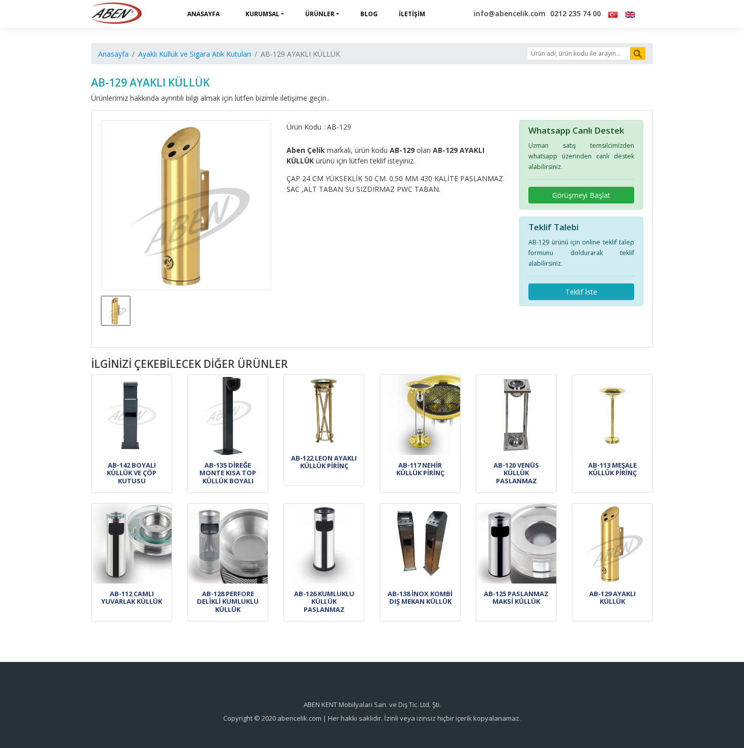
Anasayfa (203, 14)
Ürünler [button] (320, 14)
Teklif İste (581, 292)
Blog (369, 14)
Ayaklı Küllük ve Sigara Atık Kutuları (194, 54)
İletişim (412, 14)
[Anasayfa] (116, 14)
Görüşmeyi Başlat (581, 195)
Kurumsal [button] (262, 14)
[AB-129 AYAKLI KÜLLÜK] (186, 205)
